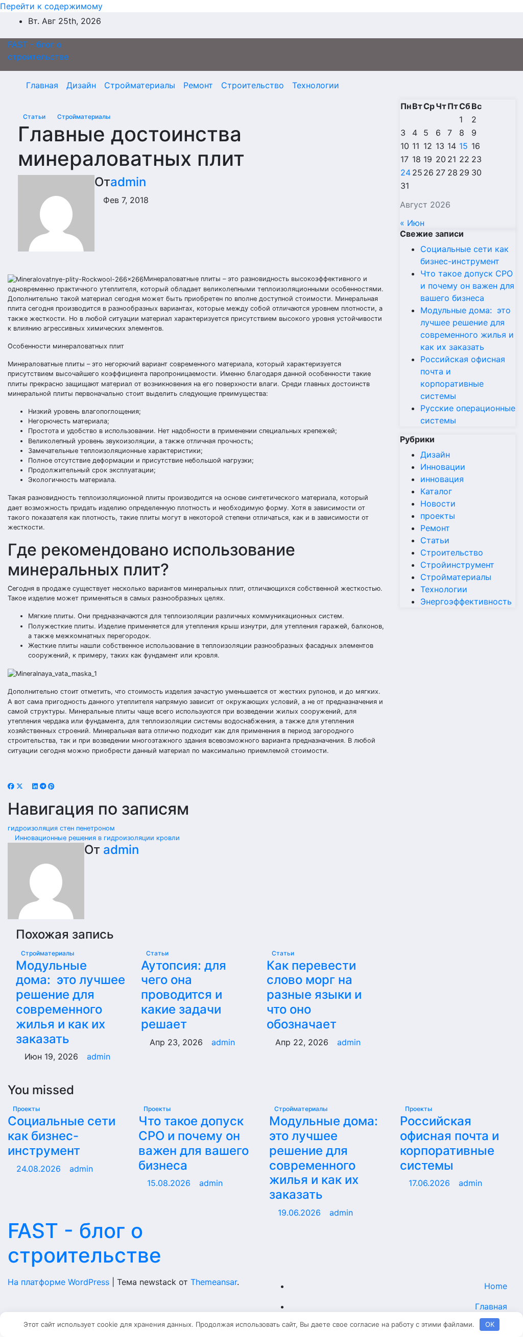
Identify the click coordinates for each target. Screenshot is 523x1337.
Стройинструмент (457, 565)
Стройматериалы (139, 85)
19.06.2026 (300, 1212)
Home (495, 1286)
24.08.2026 (39, 1169)
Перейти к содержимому (51, 6)
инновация (442, 479)
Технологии (315, 85)
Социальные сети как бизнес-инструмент (61, 1136)
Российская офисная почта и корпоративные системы (449, 1143)
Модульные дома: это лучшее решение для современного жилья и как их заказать (70, 1002)
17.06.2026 (431, 1183)
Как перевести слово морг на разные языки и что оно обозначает (314, 994)
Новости (438, 503)
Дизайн (81, 85)
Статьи (35, 116)
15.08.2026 (170, 1183)
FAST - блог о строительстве (84, 1243)
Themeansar (214, 1282)
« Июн (412, 223)
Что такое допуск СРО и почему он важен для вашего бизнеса (467, 285)
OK (489, 1324)
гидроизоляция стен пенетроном (62, 828)
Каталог (436, 491)
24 (405, 172)
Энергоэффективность (466, 601)
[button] (486, 85)
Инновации (442, 467)
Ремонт (198, 85)
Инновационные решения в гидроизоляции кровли (96, 838)
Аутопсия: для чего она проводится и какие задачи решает (183, 994)
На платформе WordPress (60, 1282)
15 (463, 146)
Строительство (252, 85)
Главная (42, 85)
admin (128, 181)
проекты (437, 516)
